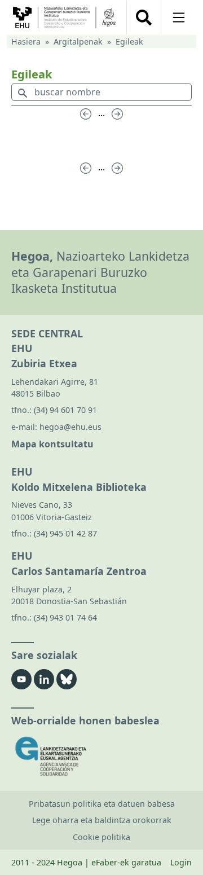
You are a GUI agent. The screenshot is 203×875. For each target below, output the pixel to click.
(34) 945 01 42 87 (65, 533)
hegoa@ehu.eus (70, 426)
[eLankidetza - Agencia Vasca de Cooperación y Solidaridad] (101, 756)
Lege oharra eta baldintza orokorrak (101, 820)
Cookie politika (101, 837)
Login (181, 862)
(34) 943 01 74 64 (65, 617)
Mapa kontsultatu (52, 444)
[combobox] (101, 94)
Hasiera (26, 41)
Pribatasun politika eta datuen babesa (102, 803)
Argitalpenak (78, 41)
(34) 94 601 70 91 (65, 409)
